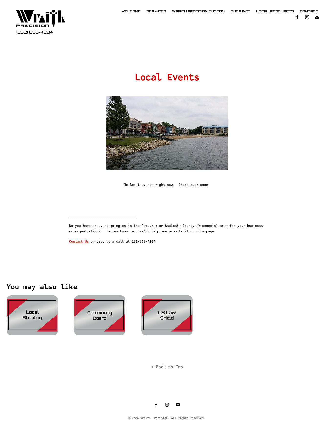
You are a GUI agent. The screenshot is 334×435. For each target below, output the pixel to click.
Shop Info (240, 11)
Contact (309, 11)
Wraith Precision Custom (198, 11)
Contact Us (79, 241)
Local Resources (275, 11)
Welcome (131, 11)
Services (156, 11)
